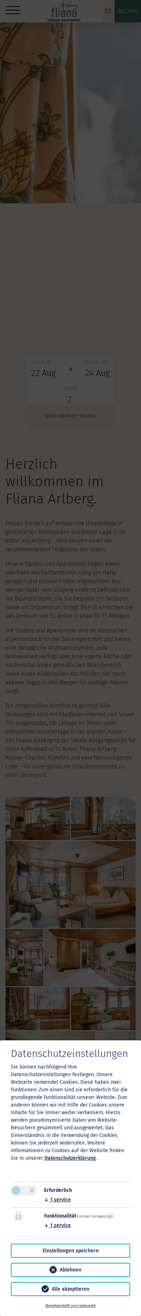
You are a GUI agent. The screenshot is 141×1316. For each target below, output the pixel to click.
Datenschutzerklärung (70, 1158)
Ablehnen (70, 1270)
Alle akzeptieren (70, 1289)
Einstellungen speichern (71, 1251)
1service (57, 1200)
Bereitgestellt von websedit (71, 1305)
